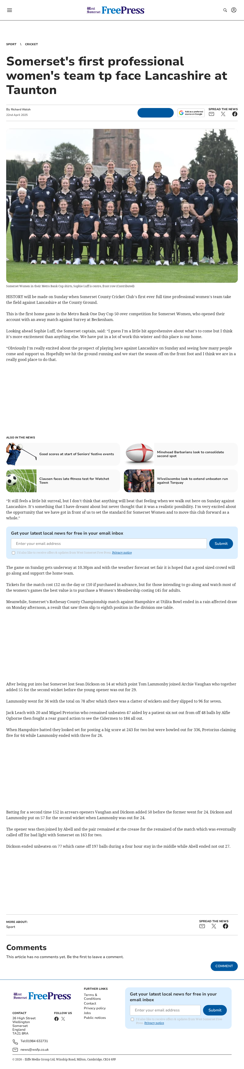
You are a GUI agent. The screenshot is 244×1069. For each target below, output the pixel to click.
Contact (90, 1003)
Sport (11, 44)
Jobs (87, 1013)
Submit (221, 543)
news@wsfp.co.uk (34, 1049)
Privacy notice (122, 552)
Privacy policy (95, 1008)
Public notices (95, 1017)
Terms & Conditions (92, 997)
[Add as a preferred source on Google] (191, 112)
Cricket (31, 44)
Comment (224, 966)
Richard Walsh (20, 109)
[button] (9, 10)
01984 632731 (37, 1041)
